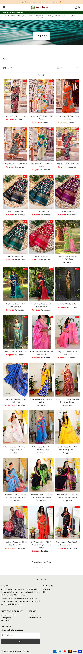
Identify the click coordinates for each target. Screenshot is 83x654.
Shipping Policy (6, 617)
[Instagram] (41, 579)
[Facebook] (37, 579)
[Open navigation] (4, 7)
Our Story (46, 589)
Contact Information (8, 615)
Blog (44, 592)
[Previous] (2, 12)
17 (45, 567)
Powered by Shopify (22, 651)
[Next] (80, 12)
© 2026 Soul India (7, 651)
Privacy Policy (34, 615)
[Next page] (49, 567)
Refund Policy (5, 620)
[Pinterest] (45, 579)
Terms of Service (35, 617)
